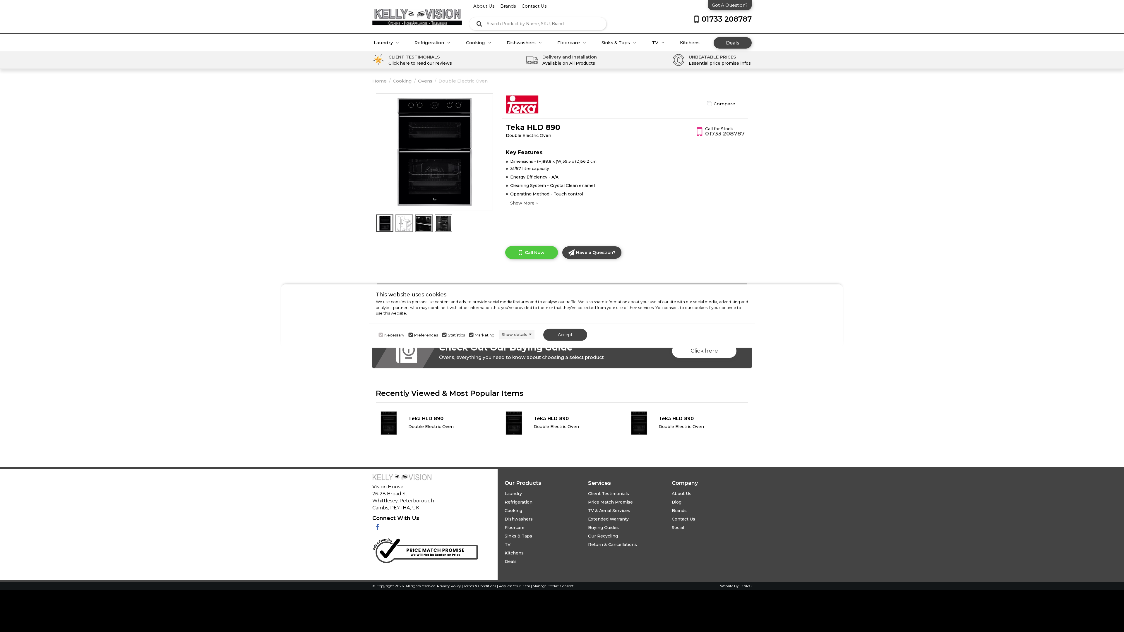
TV (655, 42)
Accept (565, 334)
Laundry (384, 42)
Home (379, 81)
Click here (704, 351)
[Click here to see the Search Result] (479, 23)
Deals (732, 43)
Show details (514, 334)
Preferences (426, 334)
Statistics (456, 334)
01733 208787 (725, 133)
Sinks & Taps (616, 42)
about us (483, 6)
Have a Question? (596, 252)
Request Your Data (514, 586)
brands (508, 6)
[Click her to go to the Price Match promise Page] (425, 549)
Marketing (484, 334)
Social (678, 527)
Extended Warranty (608, 519)
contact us (534, 6)
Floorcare (569, 42)
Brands (679, 510)
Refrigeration (429, 42)
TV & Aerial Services (609, 510)
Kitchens (690, 42)
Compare (724, 104)
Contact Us (683, 519)
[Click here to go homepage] (417, 12)
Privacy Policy (449, 586)
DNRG (746, 586)
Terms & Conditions (480, 586)
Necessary (394, 334)
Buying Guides (603, 527)
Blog (676, 502)
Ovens (425, 81)
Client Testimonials (608, 493)
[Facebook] (377, 527)
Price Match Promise (610, 502)
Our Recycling (603, 536)
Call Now (534, 252)
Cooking (476, 42)
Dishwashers (522, 42)
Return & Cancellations (612, 544)
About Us (681, 493)
